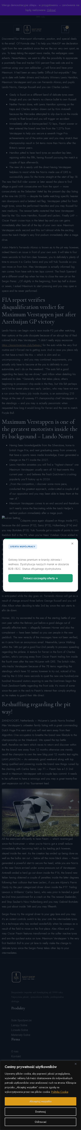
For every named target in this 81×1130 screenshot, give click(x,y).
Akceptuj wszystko (41, 1101)
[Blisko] (77, 1064)
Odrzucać (41, 1122)
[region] (40, 1095)
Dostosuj (40, 1111)
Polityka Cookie (59, 1092)
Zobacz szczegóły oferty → (40, 578)
